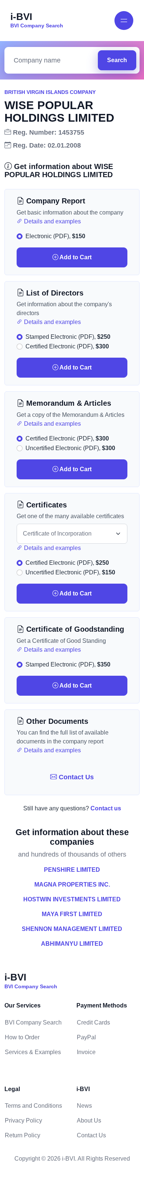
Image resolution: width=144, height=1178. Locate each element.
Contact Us (75, 777)
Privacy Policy (23, 1120)
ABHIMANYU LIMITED (72, 944)
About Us (89, 1120)
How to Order (22, 1037)
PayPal (86, 1037)
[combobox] (53, 60)
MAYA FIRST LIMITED (72, 914)
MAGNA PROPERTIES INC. (72, 884)
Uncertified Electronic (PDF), (70, 448)
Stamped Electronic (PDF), (67, 337)
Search (117, 60)
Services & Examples (33, 1052)
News (84, 1106)
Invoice (86, 1052)
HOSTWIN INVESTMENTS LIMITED (72, 899)
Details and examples (52, 221)
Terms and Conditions (33, 1106)
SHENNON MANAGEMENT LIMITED (72, 929)
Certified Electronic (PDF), (67, 346)
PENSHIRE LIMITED (72, 870)
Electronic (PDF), (55, 236)
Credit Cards (93, 1022)
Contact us (105, 808)
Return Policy (22, 1135)
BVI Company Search (33, 1022)
